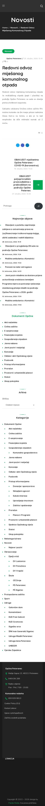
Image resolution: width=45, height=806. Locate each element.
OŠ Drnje (17, 580)
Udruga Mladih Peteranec (20, 636)
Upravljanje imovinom (23, 500)
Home (5, 27)
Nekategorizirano (12, 538)
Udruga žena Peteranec (20, 641)
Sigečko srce (15, 626)
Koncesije (8, 352)
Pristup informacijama (14, 364)
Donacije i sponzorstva (24, 486)
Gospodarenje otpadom (15, 339)
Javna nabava (10, 343)
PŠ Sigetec (18, 590)
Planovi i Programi (21, 515)
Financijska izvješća (13, 335)
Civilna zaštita (10, 326)
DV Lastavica (19, 561)
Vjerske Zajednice (12, 650)
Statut (7, 377)
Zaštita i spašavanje (22, 505)
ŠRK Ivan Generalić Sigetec (21, 631)
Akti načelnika (10, 322)
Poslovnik (8, 360)
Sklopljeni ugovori (21, 491)
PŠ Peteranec (19, 585)
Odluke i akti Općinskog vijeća (18, 356)
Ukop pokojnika (11, 381)
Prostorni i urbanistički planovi (18, 373)
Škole (11, 575)
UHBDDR (13, 646)
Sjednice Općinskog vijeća (21, 524)
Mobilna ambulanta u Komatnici (19, 258)
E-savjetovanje (11, 331)
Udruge (7, 603)
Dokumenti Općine (22, 315)
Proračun (8, 368)
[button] (41, 6)
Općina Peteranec (14, 58)
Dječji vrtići (14, 556)
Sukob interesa (20, 496)
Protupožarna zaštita (14, 594)
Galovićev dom (16, 607)
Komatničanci (15, 612)
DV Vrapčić (18, 571)
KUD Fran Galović (17, 617)
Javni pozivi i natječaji (14, 347)
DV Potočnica (19, 566)
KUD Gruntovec (16, 622)
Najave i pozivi (15, 547)
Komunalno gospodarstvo (25, 452)
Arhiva (5, 398)
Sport (7, 598)
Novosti (14, 27)
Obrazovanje (10, 552)
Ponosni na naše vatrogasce (18, 267)
